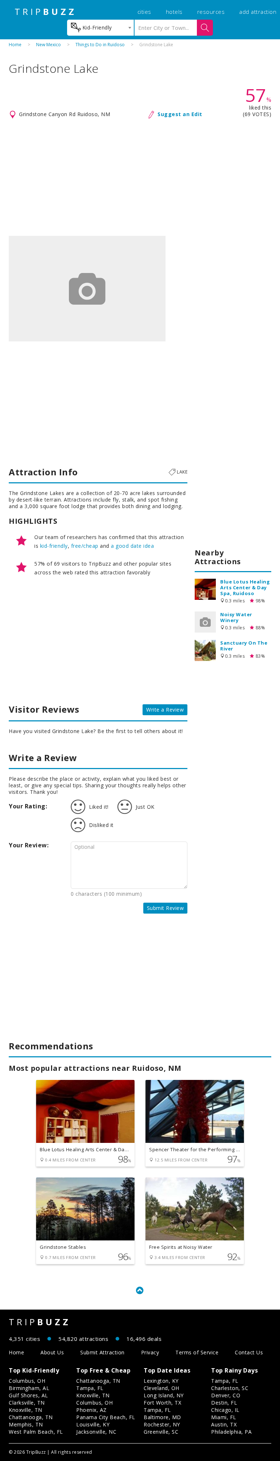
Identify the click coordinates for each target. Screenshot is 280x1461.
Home (15, 44)
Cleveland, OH (161, 1388)
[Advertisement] (140, 178)
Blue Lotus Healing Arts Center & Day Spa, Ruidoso (245, 587)
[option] (87, 288)
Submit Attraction (102, 1352)
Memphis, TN (26, 1424)
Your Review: (28, 845)
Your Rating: (28, 806)
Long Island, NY (164, 1395)
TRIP (46, 11)
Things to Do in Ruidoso (100, 44)
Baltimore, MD (162, 1417)
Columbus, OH (27, 1380)
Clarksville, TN (27, 1402)
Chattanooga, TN (31, 1417)
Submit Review (165, 907)
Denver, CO (225, 1395)
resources (211, 11)
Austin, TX (224, 1424)
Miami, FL (223, 1417)
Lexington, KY (161, 1380)
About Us (52, 1352)
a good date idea (132, 545)
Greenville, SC (161, 1431)
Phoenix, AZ (91, 1409)
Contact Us (249, 1352)
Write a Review (165, 709)
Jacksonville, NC (96, 1431)
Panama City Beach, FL (105, 1417)
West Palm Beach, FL (36, 1431)
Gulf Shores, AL (28, 1395)
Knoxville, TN (25, 1409)
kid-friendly (54, 545)
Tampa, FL (90, 1388)
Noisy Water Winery (236, 617)
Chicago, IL (225, 1409)
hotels (174, 11)
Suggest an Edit (180, 114)
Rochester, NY (162, 1424)
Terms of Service (196, 1352)
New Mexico (48, 44)
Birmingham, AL (29, 1388)
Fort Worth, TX (162, 1402)
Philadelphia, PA (231, 1431)
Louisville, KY (92, 1424)
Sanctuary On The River (243, 646)
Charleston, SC (229, 1388)
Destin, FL (224, 1402)
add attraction (257, 11)
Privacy (150, 1352)
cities (144, 11)
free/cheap (84, 545)
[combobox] (100, 28)
